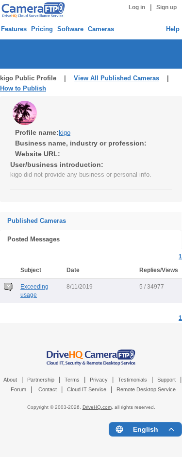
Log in (137, 7)
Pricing (42, 29)
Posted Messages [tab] (33, 239)
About (10, 380)
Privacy (99, 380)
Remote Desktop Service (146, 389)
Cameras (101, 29)
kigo (64, 132)
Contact (47, 389)
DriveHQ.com (97, 407)
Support (166, 380)
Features (14, 29)
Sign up (166, 7)
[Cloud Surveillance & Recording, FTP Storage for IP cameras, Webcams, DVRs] (32, 9)
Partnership (40, 380)
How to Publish (23, 88)
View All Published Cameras (116, 78)
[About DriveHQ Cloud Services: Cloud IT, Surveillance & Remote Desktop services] (91, 352)
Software (70, 29)
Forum (18, 389)
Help (173, 29)
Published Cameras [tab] (36, 220)
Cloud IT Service (86, 389)
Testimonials (132, 380)
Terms (72, 380)
